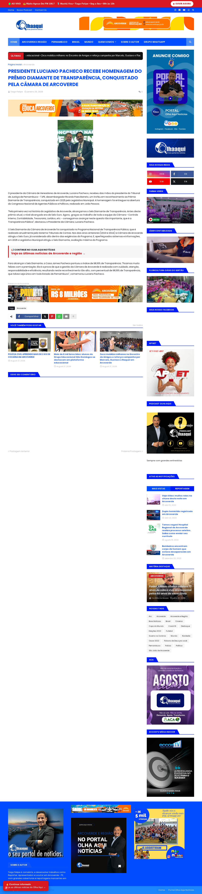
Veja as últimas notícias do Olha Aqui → (26, 887)
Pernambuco (154, 645)
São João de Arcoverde (159, 650)
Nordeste (186, 636)
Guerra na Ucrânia (157, 636)
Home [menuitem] (13, 41)
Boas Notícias (155, 621)
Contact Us (41, 10)
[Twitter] (45, 316)
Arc (150, 616)
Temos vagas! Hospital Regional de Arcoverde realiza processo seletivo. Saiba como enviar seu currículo (176, 530)
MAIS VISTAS (158, 488)
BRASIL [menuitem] (76, 41)
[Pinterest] (52, 316)
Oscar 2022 (154, 640)
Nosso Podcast (24, 10)
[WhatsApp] (59, 316)
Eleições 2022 (155, 631)
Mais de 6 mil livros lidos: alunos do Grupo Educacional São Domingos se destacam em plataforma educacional (74, 358)
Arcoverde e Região (179, 616)
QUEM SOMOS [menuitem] (106, 41)
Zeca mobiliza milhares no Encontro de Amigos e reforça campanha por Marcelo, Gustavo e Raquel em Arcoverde (74, 55)
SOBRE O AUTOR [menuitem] (130, 41)
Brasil (168, 621)
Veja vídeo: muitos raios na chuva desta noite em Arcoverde (177, 498)
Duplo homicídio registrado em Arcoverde (177, 513)
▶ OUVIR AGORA (182, 3)
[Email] (66, 316)
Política (179, 645)
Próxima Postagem (131, 451)
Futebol (169, 631)
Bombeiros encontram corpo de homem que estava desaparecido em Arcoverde (176, 550)
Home (11, 10)
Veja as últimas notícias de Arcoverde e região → (48, 253)
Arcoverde (29, 64)
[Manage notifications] (6, 887)
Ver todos (138, 325)
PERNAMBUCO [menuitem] (59, 41)
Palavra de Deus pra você (175, 640)
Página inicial (15, 64)
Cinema (179, 621)
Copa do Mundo (156, 626)
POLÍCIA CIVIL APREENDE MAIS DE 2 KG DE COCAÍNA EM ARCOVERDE (29, 356)
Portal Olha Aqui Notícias (181, 889)
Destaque (185, 626)
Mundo (174, 636)
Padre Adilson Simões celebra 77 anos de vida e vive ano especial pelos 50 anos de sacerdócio (170, 590)
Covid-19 (172, 626)
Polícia (168, 645)
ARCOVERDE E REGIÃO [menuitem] (34, 41)
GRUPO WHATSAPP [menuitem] (154, 41)
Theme (50, 889)
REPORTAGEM (182, 488)
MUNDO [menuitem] (88, 41)
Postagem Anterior (20, 451)
